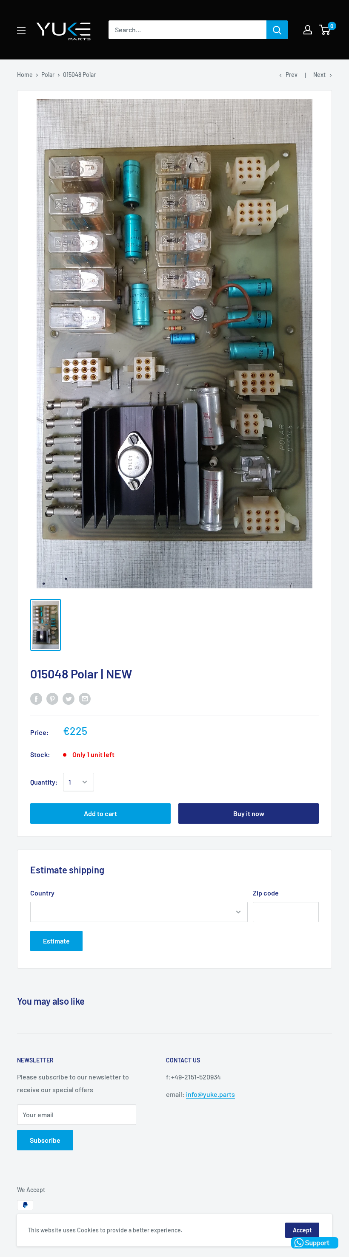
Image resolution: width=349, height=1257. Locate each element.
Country (42, 893)
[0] (325, 30)
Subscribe (45, 1140)
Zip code (266, 893)
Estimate (56, 941)
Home (25, 74)
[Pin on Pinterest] (52, 698)
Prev (292, 74)
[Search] (277, 29)
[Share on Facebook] (36, 698)
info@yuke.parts (210, 1094)
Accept (302, 1230)
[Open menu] (21, 30)
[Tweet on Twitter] (68, 698)
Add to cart (100, 813)
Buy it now (248, 813)
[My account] (307, 29)
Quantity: (44, 782)
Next (319, 74)
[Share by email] (85, 698)
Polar (47, 74)
